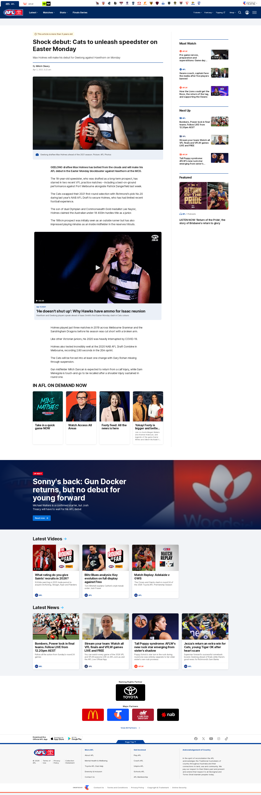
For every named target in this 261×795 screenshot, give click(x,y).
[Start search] (240, 12)
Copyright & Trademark (158, 787)
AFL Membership (141, 777)
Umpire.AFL (138, 766)
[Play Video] (98, 267)
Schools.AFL (139, 771)
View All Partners (129, 728)
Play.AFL (137, 755)
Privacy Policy (57, 762)
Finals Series (80, 12)
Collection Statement (69, 762)
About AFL (89, 755)
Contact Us (90, 777)
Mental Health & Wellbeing (96, 761)
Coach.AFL (138, 761)
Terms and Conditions (117, 787)
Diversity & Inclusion (93, 771)
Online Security (179, 787)
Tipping (219, 12)
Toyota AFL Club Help (94, 766)
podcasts (192, 214)
